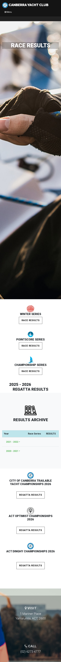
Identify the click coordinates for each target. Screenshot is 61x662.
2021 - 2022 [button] (12, 442)
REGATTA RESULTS (30, 495)
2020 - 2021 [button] (12, 451)
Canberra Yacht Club (28, 5)
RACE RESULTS (31, 320)
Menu (9, 12)
